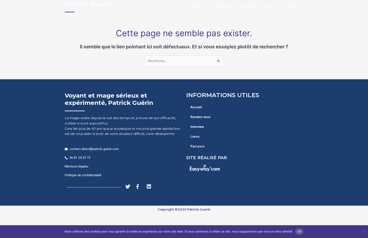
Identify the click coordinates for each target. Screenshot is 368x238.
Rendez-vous (222, 6)
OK (300, 231)
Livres (271, 6)
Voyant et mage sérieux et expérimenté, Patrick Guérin (109, 99)
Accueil (197, 6)
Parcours (291, 6)
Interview (249, 6)
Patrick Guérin (89, 4)
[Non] (363, 231)
